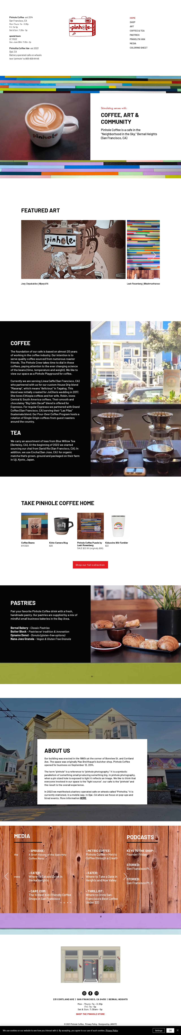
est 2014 (29, 17)
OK (170, 1030)
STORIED (133, 879)
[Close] (177, 1030)
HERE (83, 798)
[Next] (125, 876)
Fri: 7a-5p (13, 27)
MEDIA (133, 43)
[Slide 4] (70, 902)
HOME (133, 17)
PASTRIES (134, 34)
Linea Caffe (48, 381)
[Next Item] (154, 255)
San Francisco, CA (18, 20)
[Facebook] (90, 993)
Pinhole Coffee (17, 17)
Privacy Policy (91, 1024)
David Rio (44, 448)
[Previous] (6, 876)
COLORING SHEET (138, 47)
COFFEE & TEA (137, 30)
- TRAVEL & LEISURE (29, 891)
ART (132, 26)
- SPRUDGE (22, 872)
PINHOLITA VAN (137, 39)
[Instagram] (84, 993)
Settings (158, 1030)
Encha (35, 452)
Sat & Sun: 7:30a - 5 (17, 30)
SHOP (132, 22)
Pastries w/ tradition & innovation (49, 631)
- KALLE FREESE (83, 872)
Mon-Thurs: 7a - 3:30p (19, 24)
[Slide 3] (67, 902)
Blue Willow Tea (65, 441)
